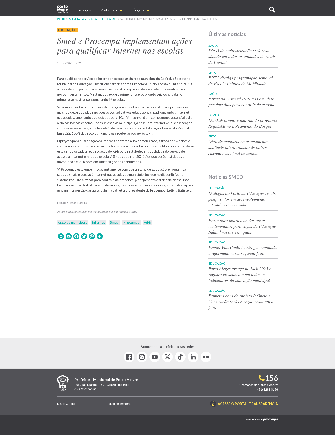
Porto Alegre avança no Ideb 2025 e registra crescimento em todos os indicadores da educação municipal (239, 274)
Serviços (84, 10)
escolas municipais (72, 222)
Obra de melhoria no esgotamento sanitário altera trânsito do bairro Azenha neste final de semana (238, 147)
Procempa (131, 222)
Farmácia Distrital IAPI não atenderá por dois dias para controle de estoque (241, 101)
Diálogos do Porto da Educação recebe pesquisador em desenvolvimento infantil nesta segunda (242, 199)
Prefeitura (108, 10)
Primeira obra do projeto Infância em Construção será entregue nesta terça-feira (241, 301)
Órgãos (138, 10)
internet (98, 222)
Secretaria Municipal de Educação (92, 19)
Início (61, 19)
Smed (114, 222)
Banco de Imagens (118, 403)
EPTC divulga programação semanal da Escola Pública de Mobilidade (240, 80)
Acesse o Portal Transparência (248, 404)
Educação (67, 30)
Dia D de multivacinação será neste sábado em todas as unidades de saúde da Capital (242, 56)
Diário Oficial (66, 403)
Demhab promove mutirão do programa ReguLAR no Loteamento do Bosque (242, 123)
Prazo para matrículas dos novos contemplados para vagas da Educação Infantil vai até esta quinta (242, 226)
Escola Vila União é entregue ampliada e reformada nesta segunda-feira (242, 250)
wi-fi (147, 222)
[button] (272, 9)
